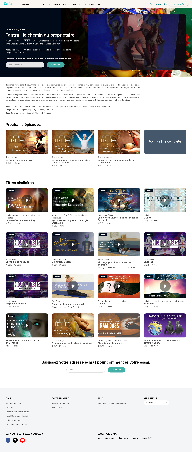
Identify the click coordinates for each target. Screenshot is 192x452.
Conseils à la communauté (17, 412)
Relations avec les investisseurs (112, 403)
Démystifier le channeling (20, 220)
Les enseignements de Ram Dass (112, 340)
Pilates (55, 307)
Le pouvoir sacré (59, 259)
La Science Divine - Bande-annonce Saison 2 (118, 218)
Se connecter (178, 4)
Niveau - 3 (64, 307)
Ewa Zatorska (58, 301)
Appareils (10, 407)
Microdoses (11, 259)
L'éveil (101, 303)
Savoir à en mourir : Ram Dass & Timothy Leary (162, 341)
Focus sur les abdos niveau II (68, 304)
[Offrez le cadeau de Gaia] (165, 4)
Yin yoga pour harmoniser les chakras (114, 263)
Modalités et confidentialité (18, 416)
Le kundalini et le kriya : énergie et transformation (71, 161)
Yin (99, 268)
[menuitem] (17, 3)
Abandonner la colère (110, 343)
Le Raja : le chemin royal (19, 160)
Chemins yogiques (15, 29)
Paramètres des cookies (16, 424)
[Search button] (152, 4)
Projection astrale (16, 303)
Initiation (147, 215)
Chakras (148, 262)
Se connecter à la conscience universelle (22, 341)
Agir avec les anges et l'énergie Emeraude (70, 221)
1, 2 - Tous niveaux (111, 268)
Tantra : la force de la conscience (113, 301)
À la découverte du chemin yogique (72, 343)
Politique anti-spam (14, 420)
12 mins (80, 307)
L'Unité (148, 217)
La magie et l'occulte (17, 262)
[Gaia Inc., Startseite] (8, 3)
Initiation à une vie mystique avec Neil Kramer (164, 301)
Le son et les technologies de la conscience (116, 161)
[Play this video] (26, 200)
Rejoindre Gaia (58, 407)
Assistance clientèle (60, 403)
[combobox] (156, 402)
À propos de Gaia (13, 403)
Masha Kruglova (105, 259)
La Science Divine (105, 215)
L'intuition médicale (63, 262)
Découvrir (55, 65)
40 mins (131, 268)
